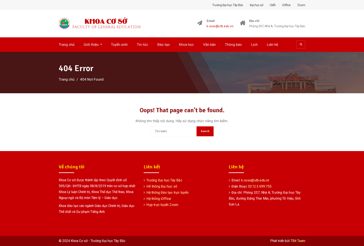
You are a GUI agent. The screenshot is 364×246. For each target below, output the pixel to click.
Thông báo (233, 44)
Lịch (254, 44)
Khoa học (186, 44)
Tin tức (142, 44)
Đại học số (256, 5)
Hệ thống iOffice (158, 199)
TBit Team (297, 241)
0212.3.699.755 (260, 186)
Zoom (301, 5)
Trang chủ (66, 44)
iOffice (286, 5)
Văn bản (209, 44)
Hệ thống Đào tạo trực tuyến (167, 193)
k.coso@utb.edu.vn (220, 26)
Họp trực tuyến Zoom (162, 205)
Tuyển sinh (119, 44)
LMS (273, 5)
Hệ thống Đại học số (161, 186)
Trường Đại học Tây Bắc (227, 5)
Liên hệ (272, 44)
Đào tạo (163, 44)
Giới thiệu (91, 44)
